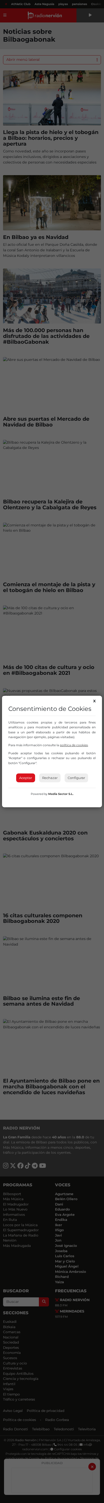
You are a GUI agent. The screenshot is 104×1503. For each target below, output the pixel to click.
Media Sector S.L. (60, 794)
